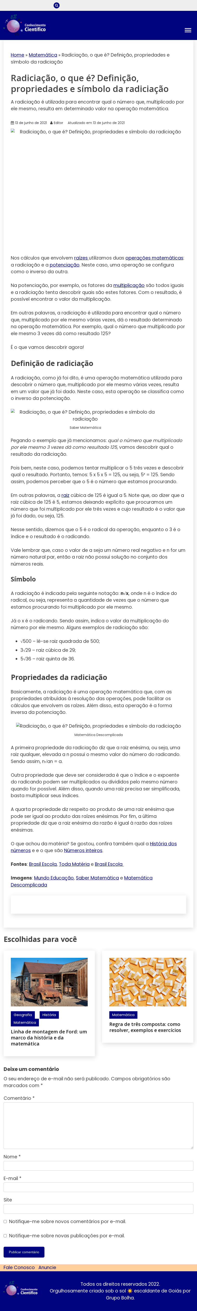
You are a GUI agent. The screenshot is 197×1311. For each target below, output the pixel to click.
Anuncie (47, 1267)
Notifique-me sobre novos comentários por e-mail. (67, 1221)
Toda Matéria (74, 864)
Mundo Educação (54, 878)
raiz (65, 495)
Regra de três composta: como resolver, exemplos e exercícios (145, 1027)
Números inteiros (83, 850)
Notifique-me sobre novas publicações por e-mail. (67, 1236)
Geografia (23, 1014)
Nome (12, 1157)
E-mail (12, 1178)
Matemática (43, 55)
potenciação (65, 265)
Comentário (19, 1098)
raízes (81, 258)
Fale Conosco (19, 1267)
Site (8, 1200)
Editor (58, 122)
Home (17, 55)
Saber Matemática (97, 878)
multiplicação (129, 285)
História (49, 1014)
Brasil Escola (43, 864)
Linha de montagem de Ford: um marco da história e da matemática (49, 1037)
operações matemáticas (154, 258)
